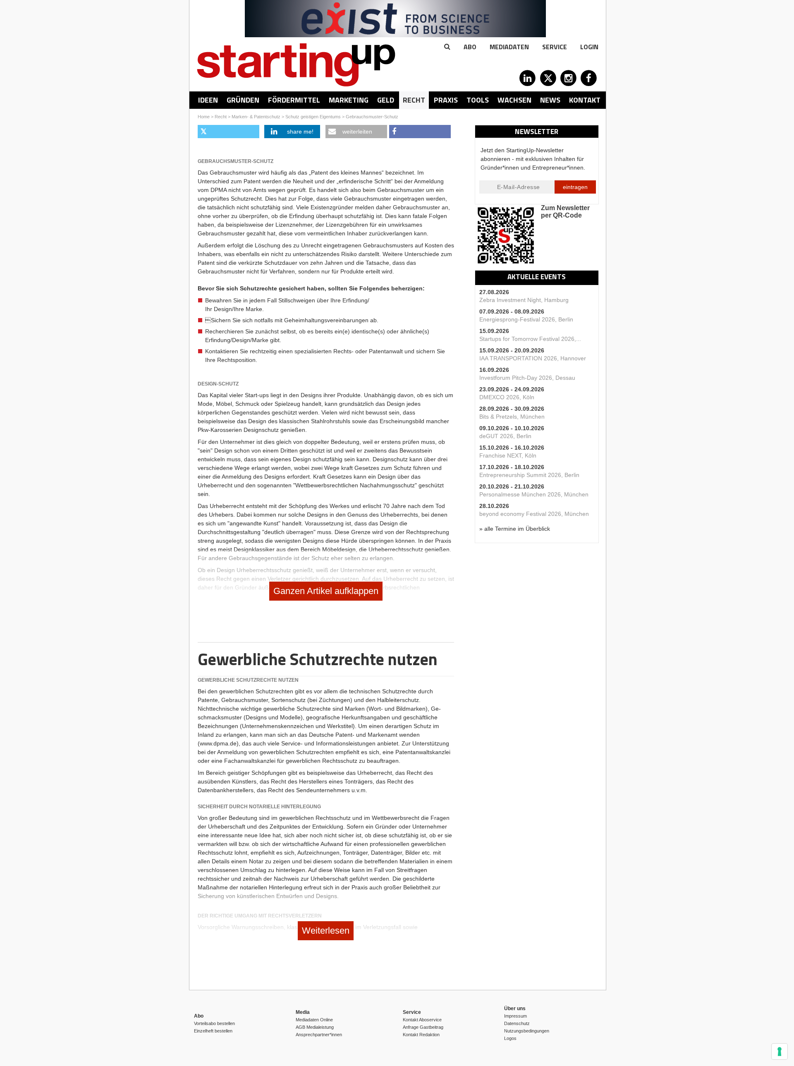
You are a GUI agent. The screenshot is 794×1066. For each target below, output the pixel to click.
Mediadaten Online (314, 1019)
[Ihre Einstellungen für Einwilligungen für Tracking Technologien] (779, 1051)
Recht (414, 99)
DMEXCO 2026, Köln (506, 397)
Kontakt (584, 99)
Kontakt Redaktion (421, 1034)
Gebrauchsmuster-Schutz (372, 116)
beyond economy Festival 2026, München (534, 513)
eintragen (575, 187)
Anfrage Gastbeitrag (423, 1027)
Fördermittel (294, 99)
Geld (385, 99)
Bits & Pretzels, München (512, 416)
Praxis (446, 99)
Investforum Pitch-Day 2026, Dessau (527, 377)
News (550, 99)
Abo (470, 47)
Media (303, 1012)
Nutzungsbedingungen (526, 1030)
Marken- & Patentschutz (256, 116)
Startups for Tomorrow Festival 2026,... (530, 338)
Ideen (208, 99)
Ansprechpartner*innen (319, 1034)
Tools (477, 99)
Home (204, 116)
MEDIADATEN (509, 47)
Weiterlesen (325, 930)
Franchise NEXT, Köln (507, 455)
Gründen (243, 99)
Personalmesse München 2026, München (533, 494)
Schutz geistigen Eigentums (313, 116)
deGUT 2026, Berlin (505, 436)
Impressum (515, 1015)
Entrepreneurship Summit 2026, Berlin (529, 475)
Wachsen (514, 99)
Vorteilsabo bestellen (214, 1023)
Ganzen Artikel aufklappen (325, 591)
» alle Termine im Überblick (514, 528)
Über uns (515, 1008)
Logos (510, 1038)
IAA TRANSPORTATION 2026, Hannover (532, 358)
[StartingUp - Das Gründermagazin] (296, 64)
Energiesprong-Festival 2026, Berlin (526, 319)
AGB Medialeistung (315, 1027)
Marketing (348, 99)
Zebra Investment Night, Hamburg (524, 300)
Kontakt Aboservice (422, 1019)
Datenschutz (517, 1023)
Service (554, 47)
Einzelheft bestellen (213, 1030)
